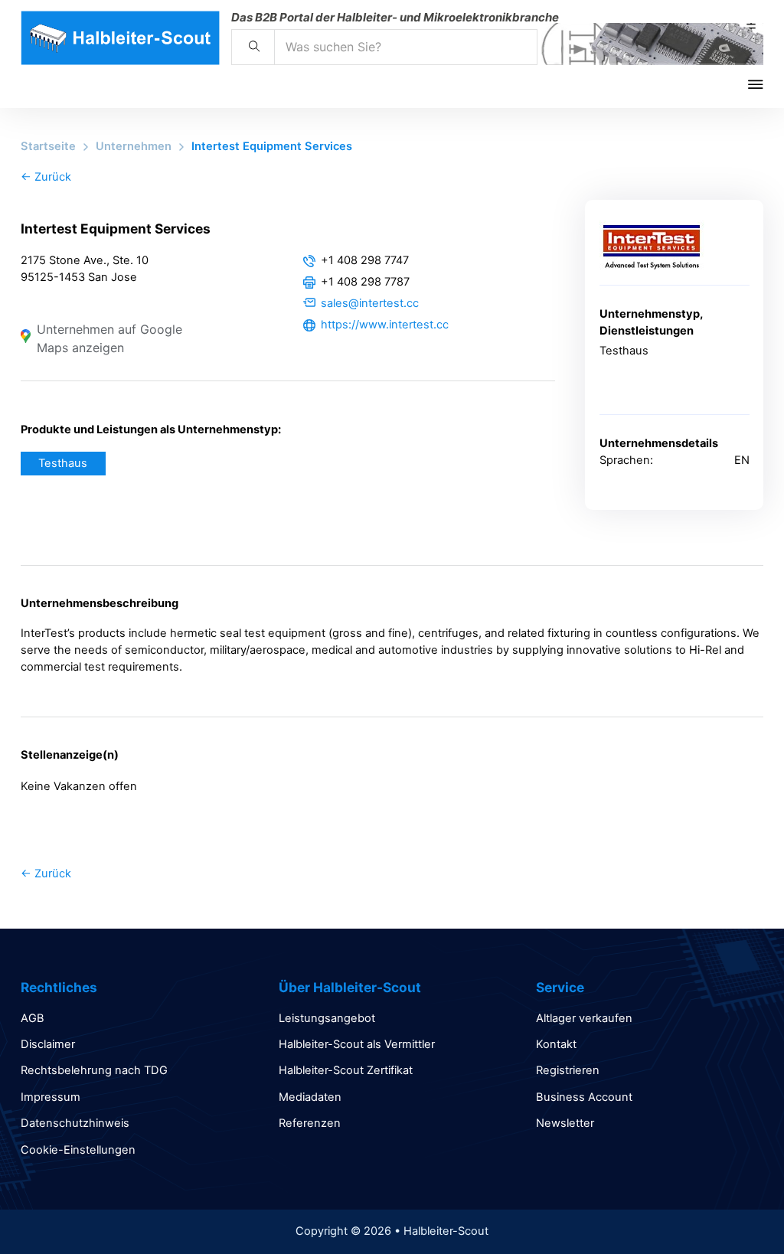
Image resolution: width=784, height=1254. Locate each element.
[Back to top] (730, 1208)
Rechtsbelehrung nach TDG (94, 1070)
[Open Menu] (766, 84)
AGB (32, 1018)
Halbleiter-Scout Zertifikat (346, 1070)
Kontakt (556, 1044)
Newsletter (565, 1123)
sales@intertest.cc (370, 303)
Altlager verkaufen (584, 1018)
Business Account (584, 1097)
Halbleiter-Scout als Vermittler (357, 1044)
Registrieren (567, 1070)
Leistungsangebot (327, 1018)
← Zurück (46, 177)
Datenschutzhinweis (75, 1123)
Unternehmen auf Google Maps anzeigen (109, 338)
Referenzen (310, 1123)
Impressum (50, 1097)
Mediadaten (310, 1097)
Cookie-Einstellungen (78, 1150)
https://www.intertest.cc (385, 324)
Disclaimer (48, 1044)
